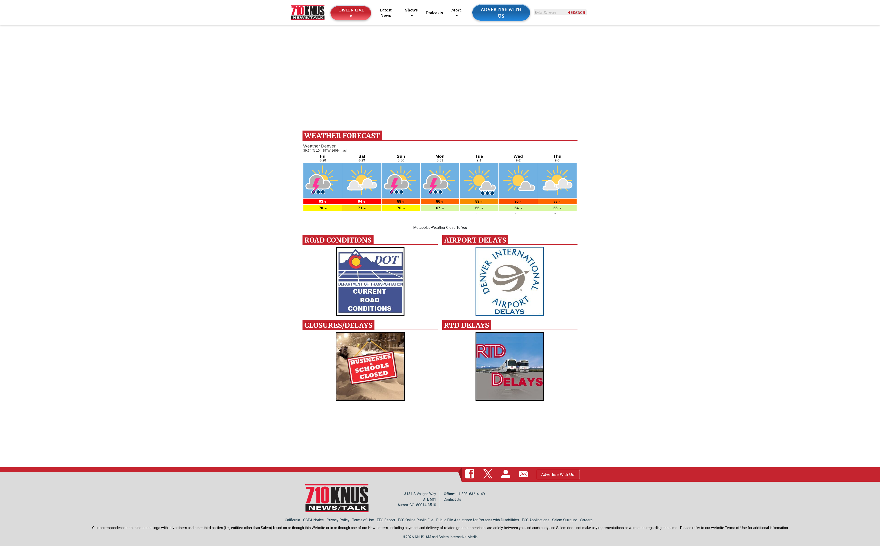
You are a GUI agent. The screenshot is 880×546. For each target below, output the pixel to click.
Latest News (386, 13)
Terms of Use (363, 520)
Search (578, 12)
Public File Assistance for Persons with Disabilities (477, 520)
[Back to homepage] (307, 12)
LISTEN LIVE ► (351, 13)
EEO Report (386, 520)
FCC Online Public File (415, 520)
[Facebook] (470, 474)
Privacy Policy (338, 520)
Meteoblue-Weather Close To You (440, 227)
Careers (586, 520)
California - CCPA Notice (304, 520)
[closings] (370, 366)
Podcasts (434, 13)
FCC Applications (535, 520)
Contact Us (452, 499)
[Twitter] (488, 474)
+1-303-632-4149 (470, 494)
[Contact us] (524, 474)
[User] (506, 474)
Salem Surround (564, 520)
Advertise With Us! (558, 474)
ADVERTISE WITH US (501, 13)
